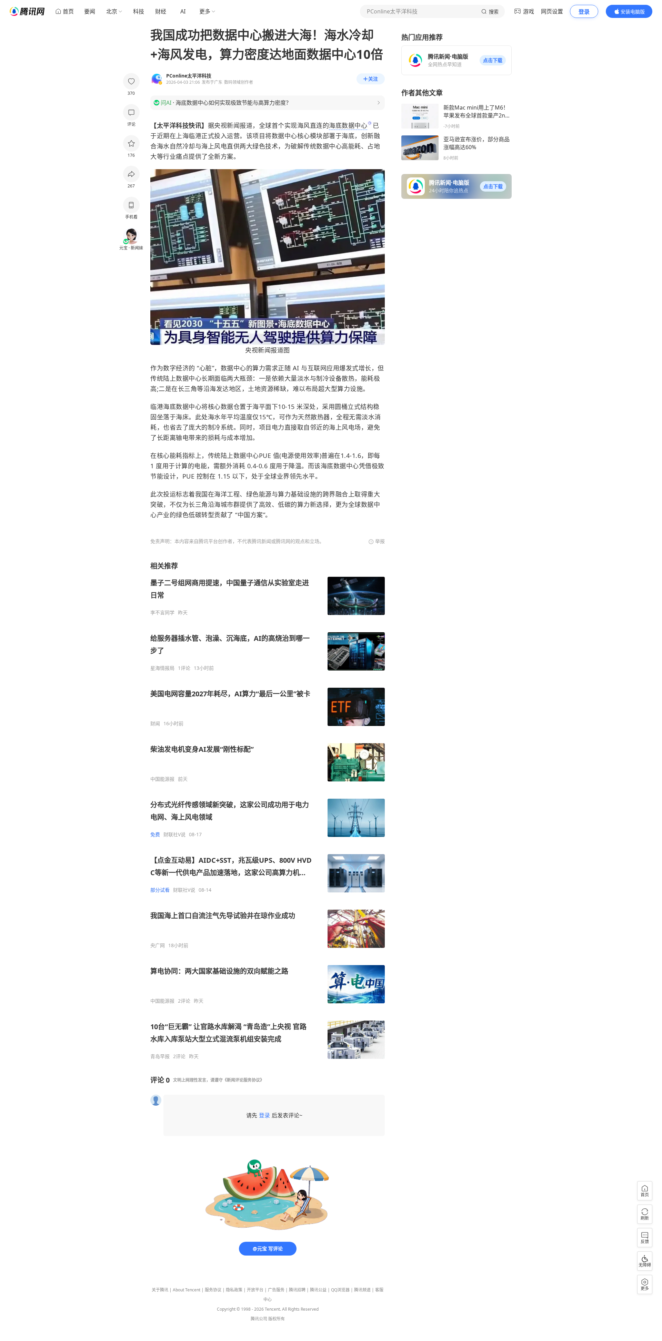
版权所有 (276, 1319)
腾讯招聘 (297, 1290)
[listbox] (267, 810)
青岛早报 (160, 1056)
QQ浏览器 (340, 1290)
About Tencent (186, 1290)
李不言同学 (162, 612)
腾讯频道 (362, 1290)
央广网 (157, 945)
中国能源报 (162, 779)
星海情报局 (162, 668)
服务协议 (213, 1290)
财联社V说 (174, 834)
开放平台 (255, 1290)
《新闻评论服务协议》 (243, 1080)
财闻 (155, 723)
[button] (493, 60)
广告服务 (276, 1290)
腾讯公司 (259, 1319)
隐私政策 (234, 1290)
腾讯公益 (318, 1290)
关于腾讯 (160, 1290)
